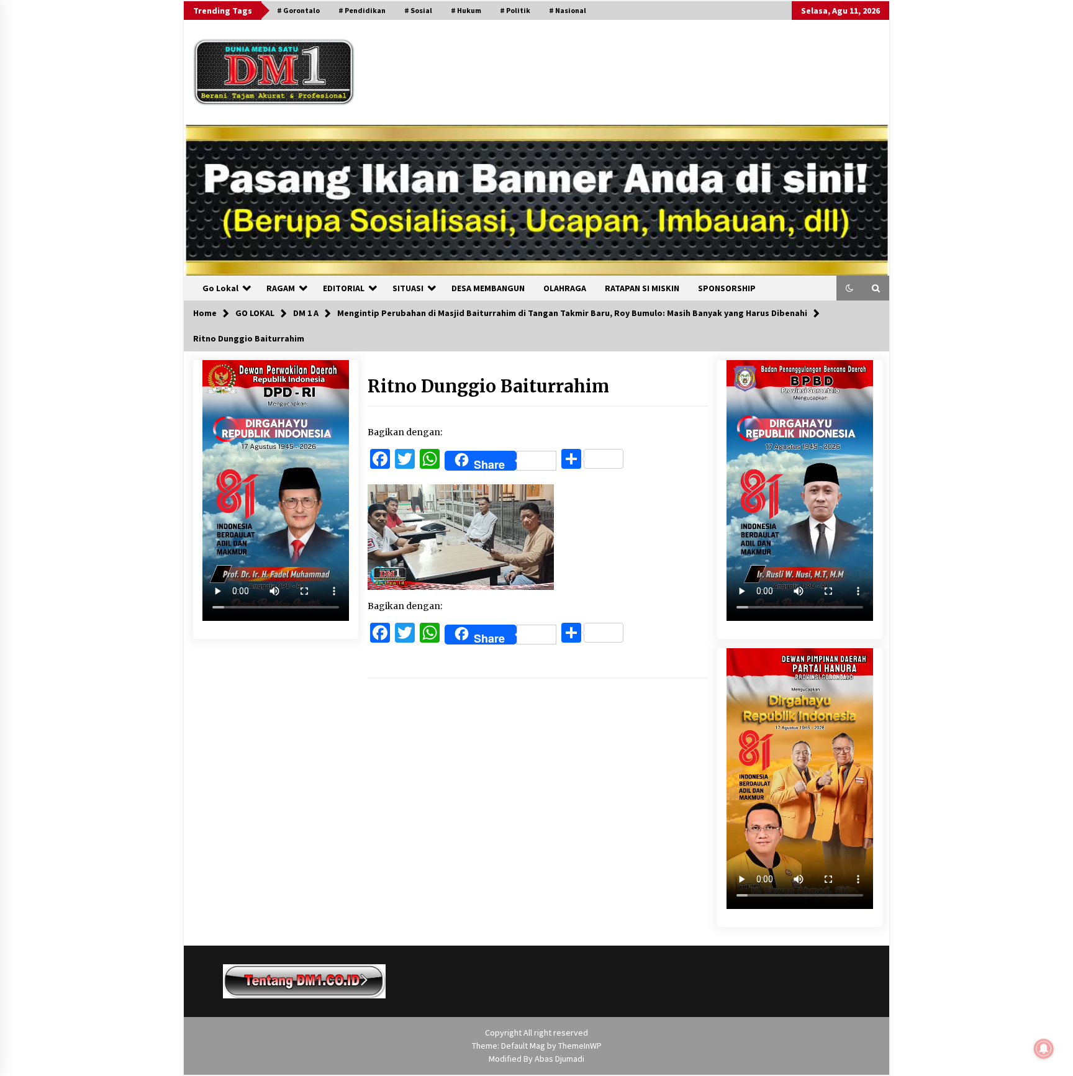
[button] (849, 288)
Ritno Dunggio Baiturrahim (488, 386)
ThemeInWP (580, 1045)
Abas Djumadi (559, 1058)
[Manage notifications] (1044, 1049)
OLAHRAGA (564, 288)
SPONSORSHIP (727, 288)
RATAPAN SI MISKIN (642, 288)
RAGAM (280, 288)
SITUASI (407, 288)
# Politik (515, 10)
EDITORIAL (343, 288)
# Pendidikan (362, 10)
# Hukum (466, 10)
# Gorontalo (298, 10)
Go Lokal (220, 288)
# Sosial (418, 10)
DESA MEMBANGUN (488, 288)
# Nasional (567, 10)
